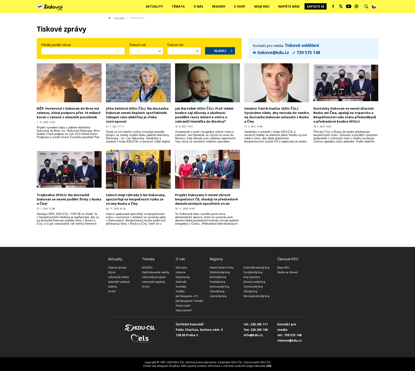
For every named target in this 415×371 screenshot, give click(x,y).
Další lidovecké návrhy (155, 272)
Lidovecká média (118, 277)
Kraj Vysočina (252, 277)
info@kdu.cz (253, 335)
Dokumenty (183, 277)
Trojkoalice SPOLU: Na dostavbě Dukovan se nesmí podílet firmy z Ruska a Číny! (69, 199)
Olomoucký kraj (253, 286)
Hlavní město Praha (221, 267)
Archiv (112, 291)
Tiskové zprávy (117, 267)
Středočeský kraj (220, 272)
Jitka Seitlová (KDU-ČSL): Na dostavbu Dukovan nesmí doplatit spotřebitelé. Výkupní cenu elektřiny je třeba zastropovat (137, 114)
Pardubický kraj (253, 272)
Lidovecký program (154, 277)
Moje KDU (261, 6)
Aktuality (154, 6)
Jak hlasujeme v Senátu (189, 301)
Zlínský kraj (250, 291)
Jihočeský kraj (218, 277)
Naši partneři (184, 310)
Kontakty (181, 286)
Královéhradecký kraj (256, 267)
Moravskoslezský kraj (257, 296)
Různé (111, 272)
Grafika (180, 291)
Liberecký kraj (218, 296)
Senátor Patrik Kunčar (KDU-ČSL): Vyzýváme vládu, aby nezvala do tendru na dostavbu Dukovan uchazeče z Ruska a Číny (276, 114)
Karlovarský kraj (219, 286)
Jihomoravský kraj (254, 282)
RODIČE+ (147, 267)
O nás (198, 6)
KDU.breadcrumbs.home (109, 18)
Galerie (112, 286)
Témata (178, 6)
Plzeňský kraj (217, 282)
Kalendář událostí (119, 282)
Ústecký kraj (217, 291)
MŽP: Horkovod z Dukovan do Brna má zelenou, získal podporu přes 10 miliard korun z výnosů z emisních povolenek (68, 112)
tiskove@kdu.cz (273, 52)
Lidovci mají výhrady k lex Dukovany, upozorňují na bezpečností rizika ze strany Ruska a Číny (136, 199)
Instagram (356, 6)
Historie (180, 272)
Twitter (341, 6)
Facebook (333, 6)
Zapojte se (315, 6)
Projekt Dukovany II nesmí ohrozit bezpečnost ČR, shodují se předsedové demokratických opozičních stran (206, 199)
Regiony (218, 6)
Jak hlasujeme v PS (187, 296)
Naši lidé (181, 282)
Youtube (348, 6)
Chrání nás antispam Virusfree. (161, 366)
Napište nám (288, 6)
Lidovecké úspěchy (153, 282)
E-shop (239, 6)
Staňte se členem (287, 272)
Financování (183, 305)
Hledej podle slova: (56, 44)
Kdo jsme (181, 267)
